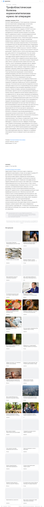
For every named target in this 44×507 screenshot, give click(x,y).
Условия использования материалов (28, 506)
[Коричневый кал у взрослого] (13, 496)
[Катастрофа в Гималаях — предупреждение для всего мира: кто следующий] (13, 239)
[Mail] (3, 1)
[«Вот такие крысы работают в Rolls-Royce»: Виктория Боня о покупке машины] (31, 273)
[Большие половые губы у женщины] (13, 325)
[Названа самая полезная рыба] (13, 256)
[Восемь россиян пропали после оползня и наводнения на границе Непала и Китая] (31, 393)
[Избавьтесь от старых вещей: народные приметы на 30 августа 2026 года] (31, 342)
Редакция (20, 506)
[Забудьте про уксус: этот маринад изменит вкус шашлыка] (13, 359)
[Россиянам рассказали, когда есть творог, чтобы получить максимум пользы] (13, 290)
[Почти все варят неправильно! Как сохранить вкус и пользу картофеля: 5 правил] (31, 325)
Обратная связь (37, 506)
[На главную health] (7, 1)
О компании (5, 506)
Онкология (14, 4)
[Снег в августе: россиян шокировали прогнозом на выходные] (13, 445)
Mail (1, 506)
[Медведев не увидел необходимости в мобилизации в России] (31, 290)
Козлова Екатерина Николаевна (17, 139)
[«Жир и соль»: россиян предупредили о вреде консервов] (31, 376)
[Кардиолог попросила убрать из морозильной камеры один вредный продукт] (31, 239)
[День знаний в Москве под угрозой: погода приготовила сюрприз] (13, 393)
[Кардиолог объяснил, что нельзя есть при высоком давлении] (31, 307)
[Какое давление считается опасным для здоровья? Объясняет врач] (13, 273)
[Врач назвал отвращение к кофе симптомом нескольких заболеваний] (31, 496)
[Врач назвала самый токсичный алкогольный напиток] (13, 342)
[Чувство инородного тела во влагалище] (31, 445)
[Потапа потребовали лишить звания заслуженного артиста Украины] (31, 410)
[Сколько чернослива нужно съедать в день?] (31, 462)
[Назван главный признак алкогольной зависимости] (13, 462)
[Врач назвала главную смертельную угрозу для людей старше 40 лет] (13, 428)
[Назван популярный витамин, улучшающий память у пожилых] (13, 410)
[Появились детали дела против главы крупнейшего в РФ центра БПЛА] (13, 376)
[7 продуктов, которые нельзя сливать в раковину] (31, 428)
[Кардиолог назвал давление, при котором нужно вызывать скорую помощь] (31, 359)
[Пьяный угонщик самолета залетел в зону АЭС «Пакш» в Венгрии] (13, 479)
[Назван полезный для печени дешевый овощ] (13, 307)
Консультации (8, 4)
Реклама (9, 506)
